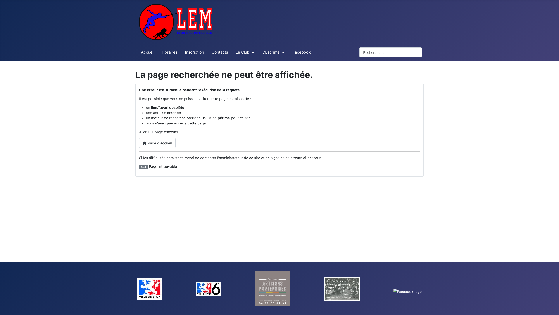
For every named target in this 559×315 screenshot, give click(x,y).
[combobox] (390, 52)
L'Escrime (271, 52)
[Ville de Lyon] (149, 288)
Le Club (242, 52)
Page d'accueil (159, 143)
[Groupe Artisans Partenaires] (272, 288)
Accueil (147, 52)
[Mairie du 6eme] (208, 288)
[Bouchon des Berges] (342, 288)
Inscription (194, 52)
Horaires (169, 52)
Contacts (220, 52)
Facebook (302, 52)
